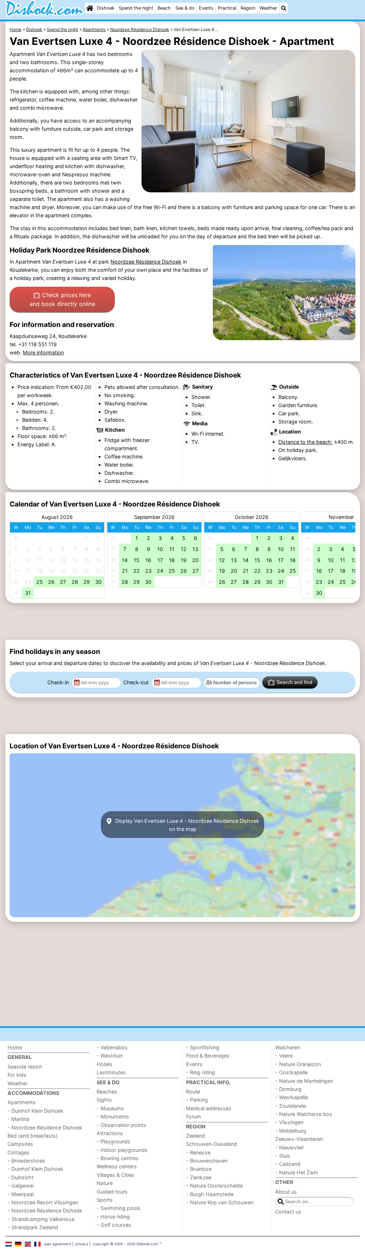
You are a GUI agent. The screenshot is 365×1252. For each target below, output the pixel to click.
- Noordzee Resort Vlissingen (42, 1202)
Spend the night (136, 8)
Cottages (18, 1152)
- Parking (197, 1100)
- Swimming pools (118, 1208)
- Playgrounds (113, 1141)
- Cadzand (287, 1164)
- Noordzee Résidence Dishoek (44, 1127)
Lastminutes (111, 1072)
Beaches (107, 1092)
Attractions (110, 1133)
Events (206, 8)
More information (43, 352)
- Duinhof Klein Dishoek (35, 1111)
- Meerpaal (20, 1194)
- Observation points (121, 1125)
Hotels (104, 1064)
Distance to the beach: (305, 442)
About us (286, 1192)
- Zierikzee (198, 1177)
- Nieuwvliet (289, 1147)
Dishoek (105, 8)
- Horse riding (113, 1217)
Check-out (136, 682)
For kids (16, 1075)
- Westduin (110, 1056)
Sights (104, 1100)
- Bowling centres (118, 1158)
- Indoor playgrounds (122, 1150)
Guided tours (112, 1192)
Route (193, 1092)
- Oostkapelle (291, 1072)
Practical (227, 8)
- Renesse (198, 1152)
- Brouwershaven (206, 1161)
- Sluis (282, 1156)
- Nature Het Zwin (296, 1172)
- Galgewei (20, 1186)
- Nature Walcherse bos (303, 1114)
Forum (193, 1116)
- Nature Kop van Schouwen (219, 1202)
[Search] (284, 8)
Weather (268, 8)
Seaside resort (24, 1067)
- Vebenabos (112, 1047)
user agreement (57, 1244)
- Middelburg (290, 1131)
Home (14, 1047)
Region (248, 8)
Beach (164, 8)
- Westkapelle (291, 1097)
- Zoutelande (290, 1106)
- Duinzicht (20, 1177)
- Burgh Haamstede (209, 1194)
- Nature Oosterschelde (214, 1186)
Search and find (294, 682)
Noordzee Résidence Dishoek (145, 262)
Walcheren (287, 1047)
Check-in (58, 682)
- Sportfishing (202, 1047)
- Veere (284, 1056)
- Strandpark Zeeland (32, 1227)
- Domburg (288, 1089)
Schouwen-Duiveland (211, 1144)
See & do (185, 8)
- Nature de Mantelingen (304, 1081)
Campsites (20, 1144)
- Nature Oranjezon (298, 1064)
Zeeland (195, 1136)
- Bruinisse (198, 1169)
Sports (105, 1200)
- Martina (18, 1119)
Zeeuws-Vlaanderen (299, 1139)
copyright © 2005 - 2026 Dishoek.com (125, 1244)
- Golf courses (114, 1225)
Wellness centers (117, 1166)
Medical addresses (208, 1108)
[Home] (90, 8)
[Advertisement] (182, 621)
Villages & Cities (115, 1175)
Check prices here (62, 299)
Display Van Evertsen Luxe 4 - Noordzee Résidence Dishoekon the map (186, 824)
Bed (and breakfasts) (32, 1136)
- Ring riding (200, 1072)
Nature (105, 1183)
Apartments (21, 1102)
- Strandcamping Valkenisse (40, 1219)
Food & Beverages (208, 1056)
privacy (82, 1244)
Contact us (288, 1212)
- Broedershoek (26, 1161)
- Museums (110, 1108)
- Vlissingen (289, 1122)
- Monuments (113, 1116)
